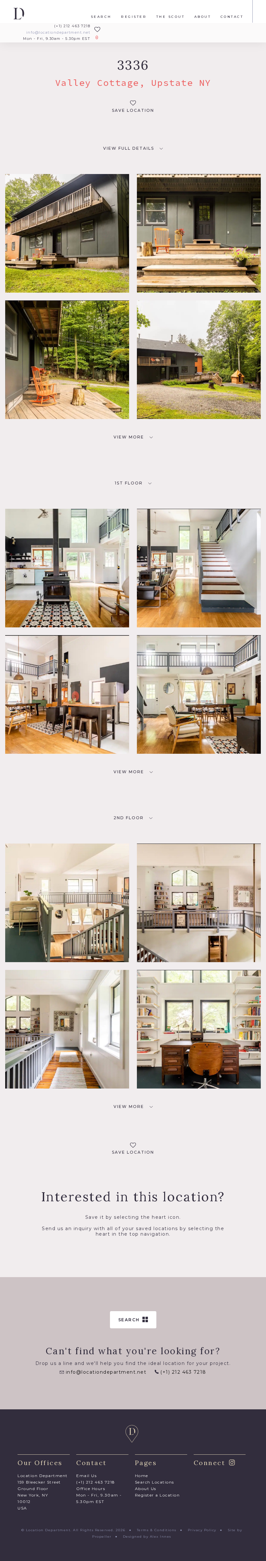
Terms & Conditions (156, 1530)
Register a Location (157, 1495)
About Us (145, 1488)
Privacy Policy (202, 1530)
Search (101, 17)
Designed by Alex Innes (147, 1536)
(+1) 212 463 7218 (72, 26)
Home (141, 1475)
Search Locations (154, 1482)
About (202, 17)
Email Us (86, 1475)
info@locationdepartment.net (58, 32)
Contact (232, 17)
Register (134, 17)
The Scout (170, 17)
